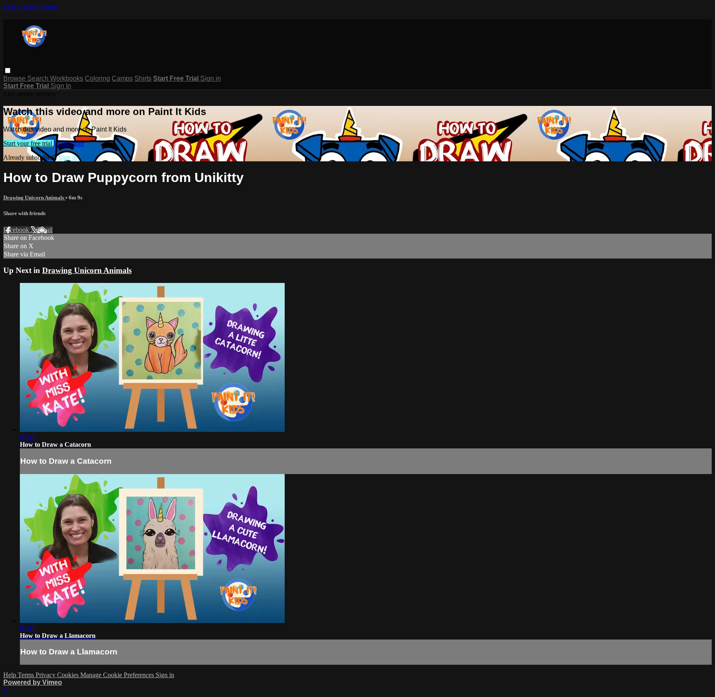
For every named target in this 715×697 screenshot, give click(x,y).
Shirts (142, 78)
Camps (122, 78)
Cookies (68, 674)
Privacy (46, 674)
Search (38, 78)
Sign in (210, 78)
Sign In (60, 85)
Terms (27, 674)
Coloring (97, 78)
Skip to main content (30, 6)
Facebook (17, 229)
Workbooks (66, 78)
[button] (7, 70)
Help (10, 674)
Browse (15, 78)
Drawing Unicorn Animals (34, 197)
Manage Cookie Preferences (118, 674)
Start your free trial (28, 143)
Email (45, 229)
